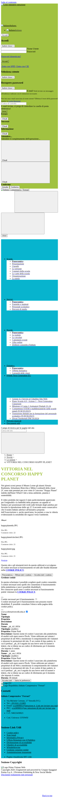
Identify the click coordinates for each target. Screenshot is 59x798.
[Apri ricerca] (36, 202)
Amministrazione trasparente (19, 752)
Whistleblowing (13, 747)
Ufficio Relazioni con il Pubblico (21, 740)
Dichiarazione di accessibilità (19, 742)
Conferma (15, 187)
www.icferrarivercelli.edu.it (13, 612)
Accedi (5, 35)
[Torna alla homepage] (29, 190)
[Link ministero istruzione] (13, 5)
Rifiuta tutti (23, 575)
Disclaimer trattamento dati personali (17, 775)
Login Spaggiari (15, 101)
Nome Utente (33, 49)
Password (31, 51)
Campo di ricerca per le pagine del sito (17, 428)
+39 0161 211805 (18, 703)
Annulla (5, 187)
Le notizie (11, 460)
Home (9, 455)
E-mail (30, 91)
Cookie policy (13, 733)
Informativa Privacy (15, 737)
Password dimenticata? (11, 56)
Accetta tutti (43, 575)
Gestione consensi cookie (18, 750)
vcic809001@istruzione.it (35, 706)
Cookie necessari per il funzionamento (18, 599)
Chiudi (4, 119)
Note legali (11, 735)
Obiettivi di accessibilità (17, 745)
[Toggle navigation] (22, 223)
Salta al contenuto (8, 2)
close (4, 236)
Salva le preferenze (22, 681)
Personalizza (7, 575)
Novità (9, 457)
